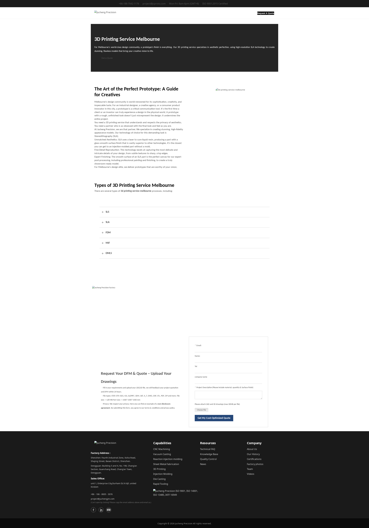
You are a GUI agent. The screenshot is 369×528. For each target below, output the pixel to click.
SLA (107, 222)
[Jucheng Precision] (103, 13)
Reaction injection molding (167, 459)
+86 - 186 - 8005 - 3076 (102, 494)
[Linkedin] (101, 509)
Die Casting (159, 479)
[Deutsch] (264, 4)
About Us (252, 449)
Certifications (254, 459)
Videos (250, 473)
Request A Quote (265, 13)
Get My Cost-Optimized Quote (214, 418)
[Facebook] (93, 509)
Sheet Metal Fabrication (166, 464)
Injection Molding (162, 473)
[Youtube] (108, 509)
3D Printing (159, 469)
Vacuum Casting (162, 454)
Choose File (201, 410)
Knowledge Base (209, 454)
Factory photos (255, 464)
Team (250, 469)
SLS (107, 212)
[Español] (271, 4)
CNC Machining (161, 449)
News (203, 464)
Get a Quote (107, 58)
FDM (108, 232)
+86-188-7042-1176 (129, 3)
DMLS (109, 253)
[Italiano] (268, 4)
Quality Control (208, 459)
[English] (257, 4)
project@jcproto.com (154, 3)
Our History (253, 454)
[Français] (260, 4)
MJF (108, 243)
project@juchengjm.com (102, 498)
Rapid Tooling (160, 483)
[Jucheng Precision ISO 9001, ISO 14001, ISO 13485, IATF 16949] (176, 493)
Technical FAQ (207, 449)
